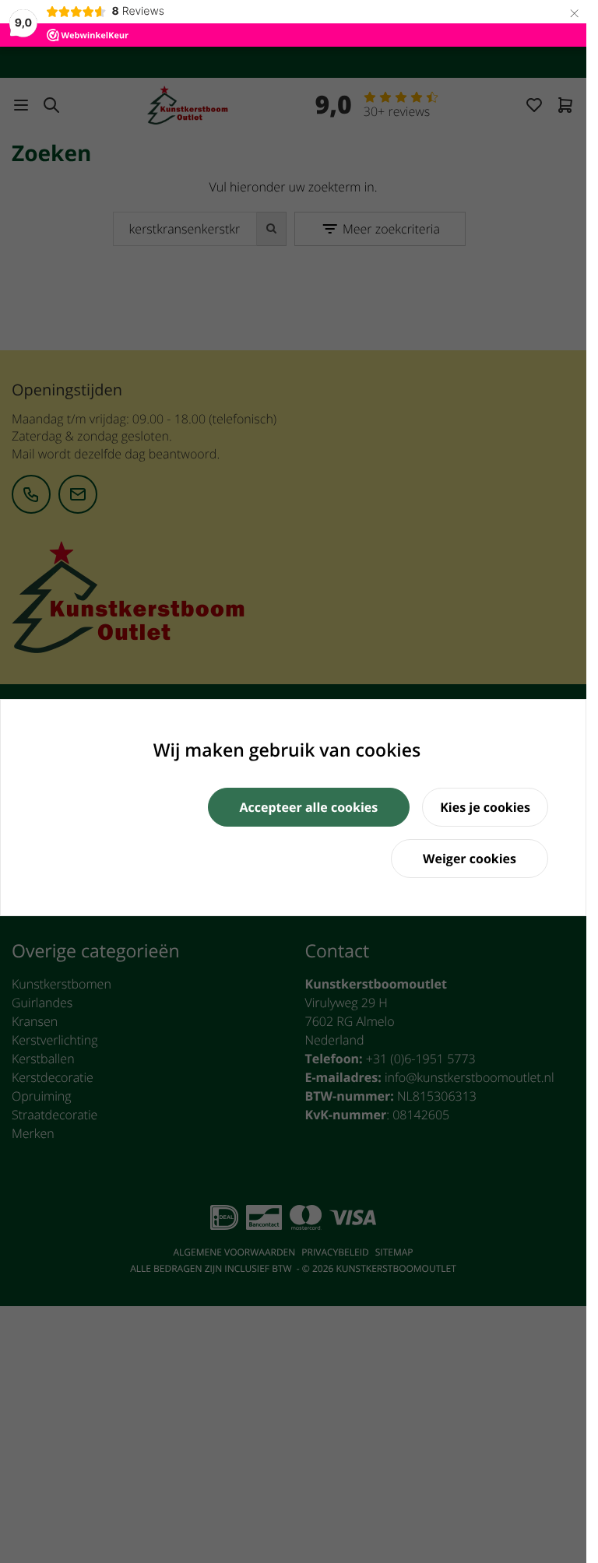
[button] (309, 807)
